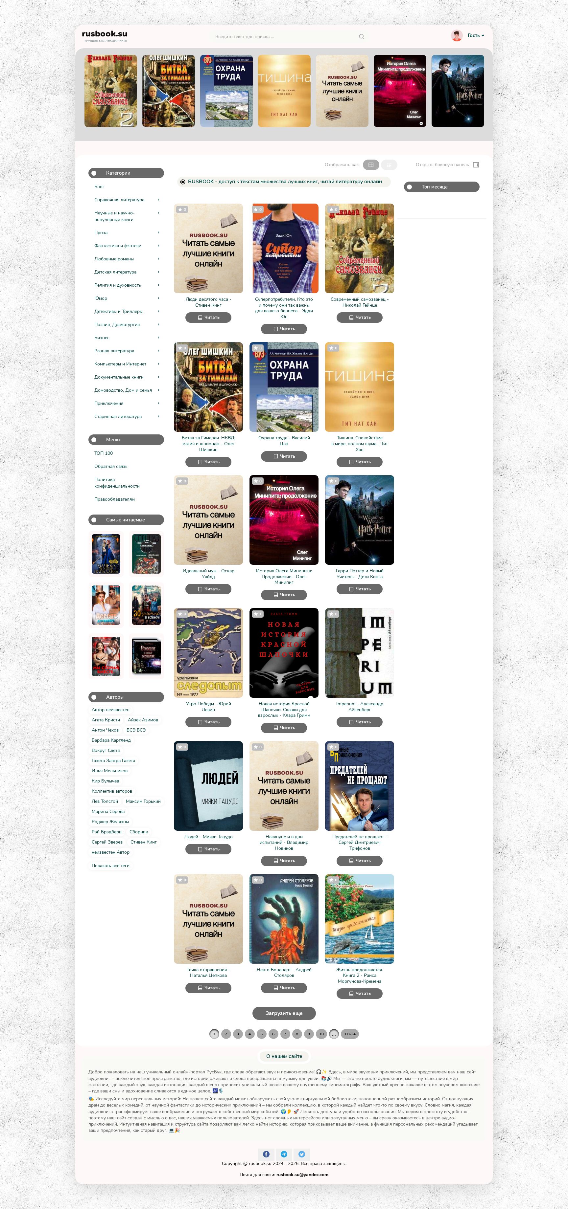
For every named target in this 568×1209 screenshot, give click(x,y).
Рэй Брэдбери (107, 832)
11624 (350, 1034)
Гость (474, 35)
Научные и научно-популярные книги (114, 216)
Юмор (100, 298)
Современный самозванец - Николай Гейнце (360, 302)
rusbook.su (260, 1163)
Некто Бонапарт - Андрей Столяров (284, 972)
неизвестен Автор (111, 852)
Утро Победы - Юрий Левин (208, 707)
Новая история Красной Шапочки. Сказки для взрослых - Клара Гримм (284, 709)
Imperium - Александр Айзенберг (359, 707)
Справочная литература (119, 200)
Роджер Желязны (110, 822)
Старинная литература (118, 416)
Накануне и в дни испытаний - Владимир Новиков (284, 842)
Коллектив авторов (112, 791)
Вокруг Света (106, 750)
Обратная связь (111, 466)
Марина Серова (108, 811)
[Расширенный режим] (389, 165)
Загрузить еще (284, 1013)
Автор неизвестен (111, 710)
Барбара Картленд (111, 740)
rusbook (105, 35)
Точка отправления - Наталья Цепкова (208, 972)
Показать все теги (111, 866)
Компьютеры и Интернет (120, 364)
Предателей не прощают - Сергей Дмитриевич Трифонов (359, 842)
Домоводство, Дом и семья (123, 390)
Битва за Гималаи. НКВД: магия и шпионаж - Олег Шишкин (208, 443)
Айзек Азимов (143, 720)
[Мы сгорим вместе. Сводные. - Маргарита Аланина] (106, 656)
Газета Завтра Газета (113, 761)
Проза (100, 233)
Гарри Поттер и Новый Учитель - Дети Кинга (360, 574)
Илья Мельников (110, 771)
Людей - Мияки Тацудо (208, 837)
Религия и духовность (117, 285)
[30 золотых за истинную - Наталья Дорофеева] (146, 605)
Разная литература (114, 351)
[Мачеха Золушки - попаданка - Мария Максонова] (106, 554)
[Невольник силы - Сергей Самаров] (146, 554)
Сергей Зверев (107, 842)
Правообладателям (114, 499)
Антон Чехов (105, 730)
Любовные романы (114, 259)
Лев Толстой (105, 801)
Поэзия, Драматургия (117, 324)
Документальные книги (119, 377)
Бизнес (101, 338)
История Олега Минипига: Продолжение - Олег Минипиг (284, 576)
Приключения (108, 403)
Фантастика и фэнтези (117, 246)
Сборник (139, 832)
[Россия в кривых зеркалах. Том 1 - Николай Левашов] (146, 656)
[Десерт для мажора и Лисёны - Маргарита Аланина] (106, 605)
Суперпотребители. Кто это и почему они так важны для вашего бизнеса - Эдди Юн (284, 308)
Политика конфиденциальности (117, 482)
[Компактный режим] (371, 165)
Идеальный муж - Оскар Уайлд (208, 574)
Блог (99, 187)
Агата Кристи (106, 720)
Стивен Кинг (143, 842)
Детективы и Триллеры (118, 311)
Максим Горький (143, 801)
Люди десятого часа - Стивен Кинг (208, 302)
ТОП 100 (103, 453)
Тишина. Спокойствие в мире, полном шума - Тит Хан (359, 443)
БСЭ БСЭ (136, 730)
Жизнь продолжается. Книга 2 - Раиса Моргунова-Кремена (359, 975)
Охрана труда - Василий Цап (284, 441)
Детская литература (115, 272)
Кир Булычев (105, 781)
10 (321, 1034)
